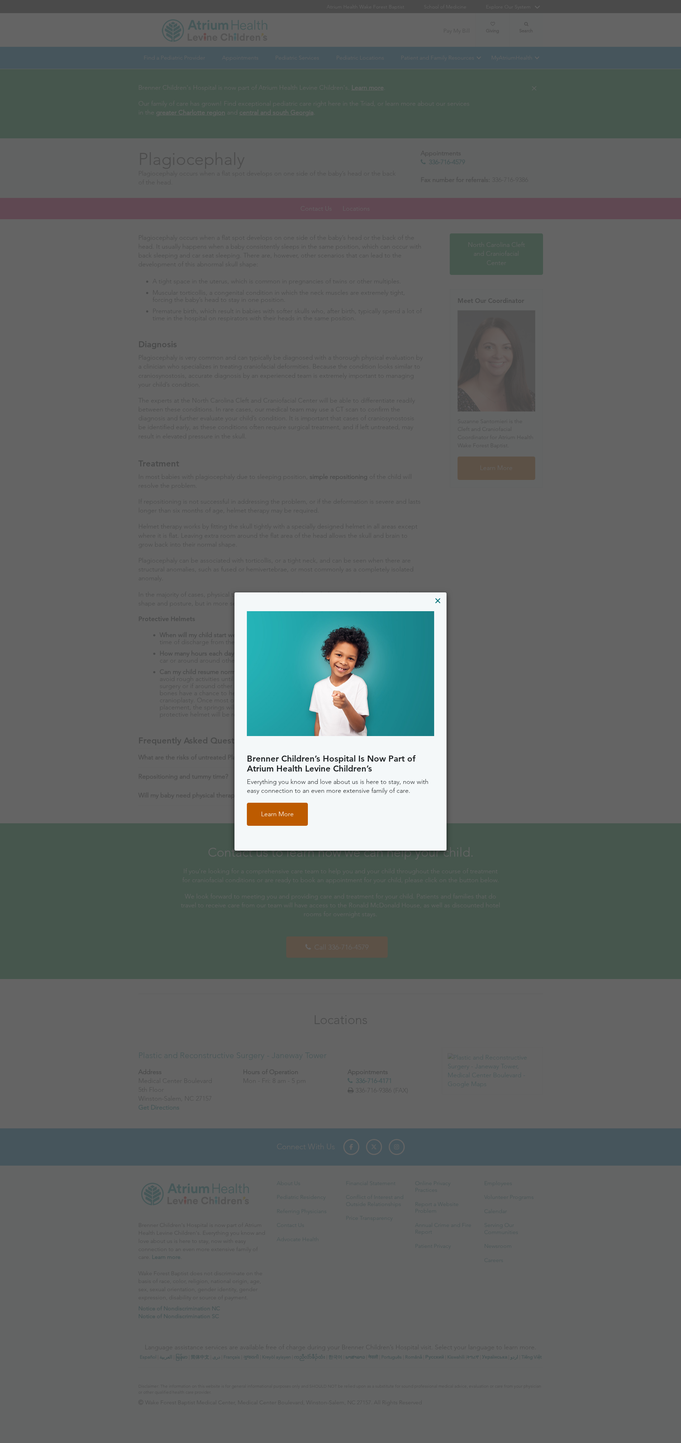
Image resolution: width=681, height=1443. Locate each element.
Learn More (277, 814)
